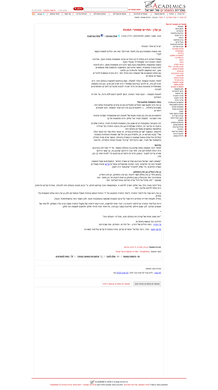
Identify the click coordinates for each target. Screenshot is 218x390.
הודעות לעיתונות (176, 44)
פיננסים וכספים (177, 122)
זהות (182, 62)
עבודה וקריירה (177, 116)
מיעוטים (180, 71)
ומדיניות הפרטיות (131, 385)
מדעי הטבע (178, 98)
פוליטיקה (180, 75)
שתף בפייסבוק (93, 36)
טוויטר (39, 14)
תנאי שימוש (54, 14)
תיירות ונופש (178, 136)
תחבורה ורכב (178, 133)
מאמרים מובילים (119, 14)
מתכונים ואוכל (177, 109)
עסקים (180, 120)
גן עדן (145, 247)
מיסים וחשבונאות (176, 104)
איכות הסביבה (178, 49)
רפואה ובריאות (177, 131)
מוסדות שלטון (178, 69)
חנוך (154, 36)
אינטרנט (180, 31)
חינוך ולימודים (177, 91)
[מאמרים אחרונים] (33, 14)
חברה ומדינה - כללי (176, 67)
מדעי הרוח (179, 100)
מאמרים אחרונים (140, 14)
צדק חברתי (179, 80)
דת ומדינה (179, 58)
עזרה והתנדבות (177, 73)
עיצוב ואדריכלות (177, 118)
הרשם (53, 10)
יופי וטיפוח (179, 93)
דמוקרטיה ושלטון (177, 55)
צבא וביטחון (179, 78)
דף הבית (181, 14)
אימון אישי (179, 29)
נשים (181, 111)
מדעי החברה (178, 96)
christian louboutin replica (12, 389)
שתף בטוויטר (111, 36)
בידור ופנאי (179, 35)
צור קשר (67, 14)
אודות (171, 14)
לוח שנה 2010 (122, 273)
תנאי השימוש (144, 385)
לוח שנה (157, 273)
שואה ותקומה (178, 82)
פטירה (139, 247)
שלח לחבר (111, 256)
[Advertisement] (128, 22)
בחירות (181, 53)
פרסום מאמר (159, 14)
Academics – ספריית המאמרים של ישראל (133, 251)
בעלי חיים (179, 42)
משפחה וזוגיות (177, 107)
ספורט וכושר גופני (176, 113)
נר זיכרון (157, 224)
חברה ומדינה (171, 17)
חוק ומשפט (178, 89)
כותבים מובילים (100, 14)
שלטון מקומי (179, 84)
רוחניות (180, 129)
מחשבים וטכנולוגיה (175, 102)
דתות (161, 17)
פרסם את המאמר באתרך (88, 256)
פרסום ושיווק (178, 125)
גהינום (126, 247)
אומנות (180, 26)
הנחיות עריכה (81, 14)
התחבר (46, 10)
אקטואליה (179, 51)
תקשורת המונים (177, 87)
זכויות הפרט (179, 64)
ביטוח (181, 38)
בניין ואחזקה (178, 40)
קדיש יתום (156, 229)
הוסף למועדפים (62, 256)
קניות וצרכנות (178, 127)
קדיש (107, 164)
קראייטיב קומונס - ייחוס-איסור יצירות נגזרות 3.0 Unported (73, 385)
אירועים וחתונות (177, 33)
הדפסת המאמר (129, 256)
